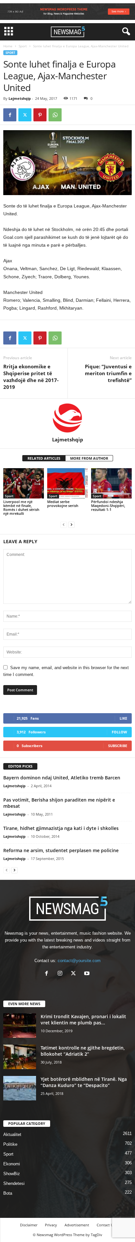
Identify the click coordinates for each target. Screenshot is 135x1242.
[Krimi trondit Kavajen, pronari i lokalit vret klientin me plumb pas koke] (19, 1025)
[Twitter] (24, 114)
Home (7, 46)
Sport (23, 46)
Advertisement (77, 1224)
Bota (7, 1193)
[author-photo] (67, 417)
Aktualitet (12, 1134)
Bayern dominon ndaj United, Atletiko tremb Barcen (61, 777)
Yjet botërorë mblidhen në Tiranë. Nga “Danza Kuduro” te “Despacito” (84, 1082)
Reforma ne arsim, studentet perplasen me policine (61, 850)
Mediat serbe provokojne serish (62, 503)
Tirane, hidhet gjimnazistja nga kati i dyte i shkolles (61, 828)
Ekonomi (11, 1163)
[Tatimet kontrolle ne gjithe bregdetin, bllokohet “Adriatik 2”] (19, 1057)
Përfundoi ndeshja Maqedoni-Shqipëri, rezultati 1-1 (108, 505)
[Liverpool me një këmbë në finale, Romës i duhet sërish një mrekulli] (23, 483)
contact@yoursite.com (79, 960)
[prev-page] (63, 524)
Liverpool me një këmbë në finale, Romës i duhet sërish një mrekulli (21, 507)
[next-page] (71, 524)
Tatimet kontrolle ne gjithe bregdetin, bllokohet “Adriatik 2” (83, 1051)
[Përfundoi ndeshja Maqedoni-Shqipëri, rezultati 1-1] (111, 483)
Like (123, 718)
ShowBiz (11, 1173)
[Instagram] (61, 974)
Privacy (51, 1224)
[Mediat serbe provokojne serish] (67, 483)
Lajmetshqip (20, 98)
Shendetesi (14, 1183)
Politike (10, 1144)
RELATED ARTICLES (44, 458)
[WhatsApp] (55, 114)
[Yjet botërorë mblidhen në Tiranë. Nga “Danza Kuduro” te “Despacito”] (19, 1088)
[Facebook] (9, 114)
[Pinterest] (40, 114)
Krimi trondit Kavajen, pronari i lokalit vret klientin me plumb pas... (83, 1019)
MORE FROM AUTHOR (89, 458)
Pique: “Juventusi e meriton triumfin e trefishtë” (108, 373)
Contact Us (106, 1224)
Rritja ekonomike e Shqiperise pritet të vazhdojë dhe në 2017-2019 (31, 376)
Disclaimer (28, 1224)
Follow (119, 731)
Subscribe (117, 745)
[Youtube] (88, 974)
